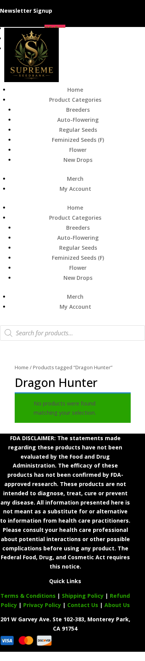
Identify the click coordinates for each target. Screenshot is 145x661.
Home (75, 89)
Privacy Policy (42, 605)
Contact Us (83, 605)
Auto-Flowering (78, 119)
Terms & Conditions (28, 595)
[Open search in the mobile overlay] (72, 333)
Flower (78, 149)
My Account (75, 188)
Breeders (78, 109)
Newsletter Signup (26, 10)
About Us (117, 605)
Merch (75, 178)
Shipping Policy (83, 595)
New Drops (77, 159)
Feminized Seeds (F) (78, 139)
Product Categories (75, 99)
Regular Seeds (78, 129)
